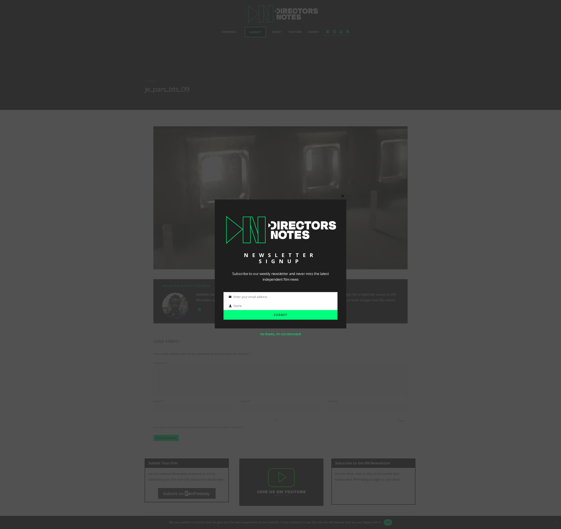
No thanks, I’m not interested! (280, 334)
